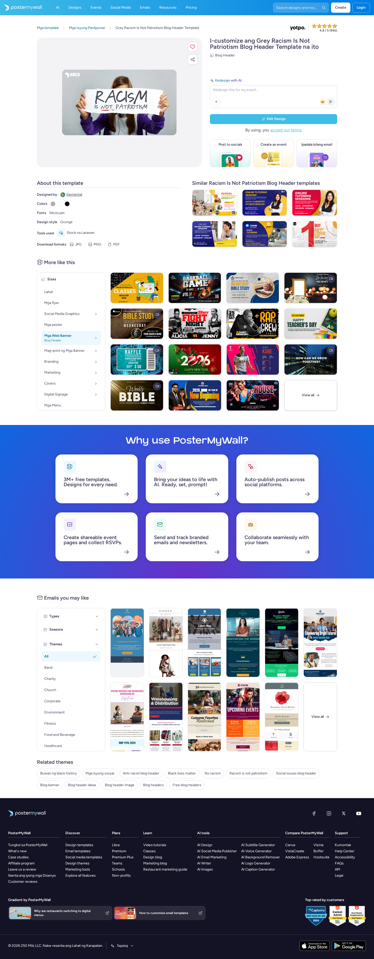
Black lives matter (182, 773)
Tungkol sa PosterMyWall (27, 845)
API (337, 869)
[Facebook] (314, 813)
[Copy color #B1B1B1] (52, 203)
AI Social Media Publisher (217, 851)
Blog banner (49, 785)
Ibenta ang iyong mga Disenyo (32, 875)
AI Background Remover (260, 857)
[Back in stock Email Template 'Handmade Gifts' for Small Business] (204, 716)
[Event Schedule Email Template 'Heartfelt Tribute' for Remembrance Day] (281, 716)
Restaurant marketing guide (165, 869)
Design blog (152, 857)
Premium (119, 851)
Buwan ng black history (58, 773)
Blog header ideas (82, 785)
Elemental (74, 194)
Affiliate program (21, 863)
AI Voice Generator (256, 851)
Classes (149, 851)
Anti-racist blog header (141, 773)
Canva (290, 845)
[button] (193, 47)
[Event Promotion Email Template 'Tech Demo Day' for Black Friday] (281, 642)
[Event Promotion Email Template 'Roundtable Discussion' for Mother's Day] (127, 716)
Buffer (318, 851)
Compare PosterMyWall (304, 833)
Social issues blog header (296, 773)
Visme (318, 845)
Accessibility (345, 857)
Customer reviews (22, 881)
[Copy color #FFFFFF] (60, 203)
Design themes (77, 863)
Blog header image (119, 785)
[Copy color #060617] (67, 203)
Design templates (79, 845)
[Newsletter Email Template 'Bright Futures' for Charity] (320, 642)
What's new (17, 851)
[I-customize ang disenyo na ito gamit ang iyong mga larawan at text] (119, 102)
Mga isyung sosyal (99, 773)
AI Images (205, 869)
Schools (118, 869)
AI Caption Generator (258, 869)
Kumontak (343, 845)
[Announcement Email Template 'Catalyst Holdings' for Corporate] (243, 642)
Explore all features (80, 875)
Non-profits (121, 875)
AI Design (204, 845)
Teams (117, 863)
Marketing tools (77, 869)
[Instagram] (329, 813)
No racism (213, 773)
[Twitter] (344, 813)
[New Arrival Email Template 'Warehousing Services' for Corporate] (166, 716)
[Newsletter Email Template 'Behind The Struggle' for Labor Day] (204, 642)
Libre (116, 845)
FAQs (339, 863)
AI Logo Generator (255, 863)
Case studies (18, 857)
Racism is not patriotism (248, 773)
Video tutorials (154, 845)
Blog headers (153, 785)
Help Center (344, 851)
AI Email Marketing (211, 857)
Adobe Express (297, 857)
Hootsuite (321, 857)
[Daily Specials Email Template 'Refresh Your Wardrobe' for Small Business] (166, 642)
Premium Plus (123, 857)
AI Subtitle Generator (258, 845)
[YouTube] (359, 813)
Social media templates (83, 857)
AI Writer (204, 863)
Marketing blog (155, 863)
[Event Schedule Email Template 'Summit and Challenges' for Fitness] (243, 716)
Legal (339, 875)
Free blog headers (186, 785)
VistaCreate (294, 851)
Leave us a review (22, 869)
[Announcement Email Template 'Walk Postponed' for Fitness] (127, 642)
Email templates (78, 851)
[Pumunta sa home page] (21, 8)
